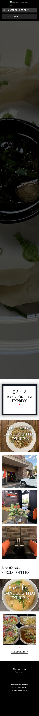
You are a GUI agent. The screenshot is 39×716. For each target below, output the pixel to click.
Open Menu (13, 16)
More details (18, 652)
